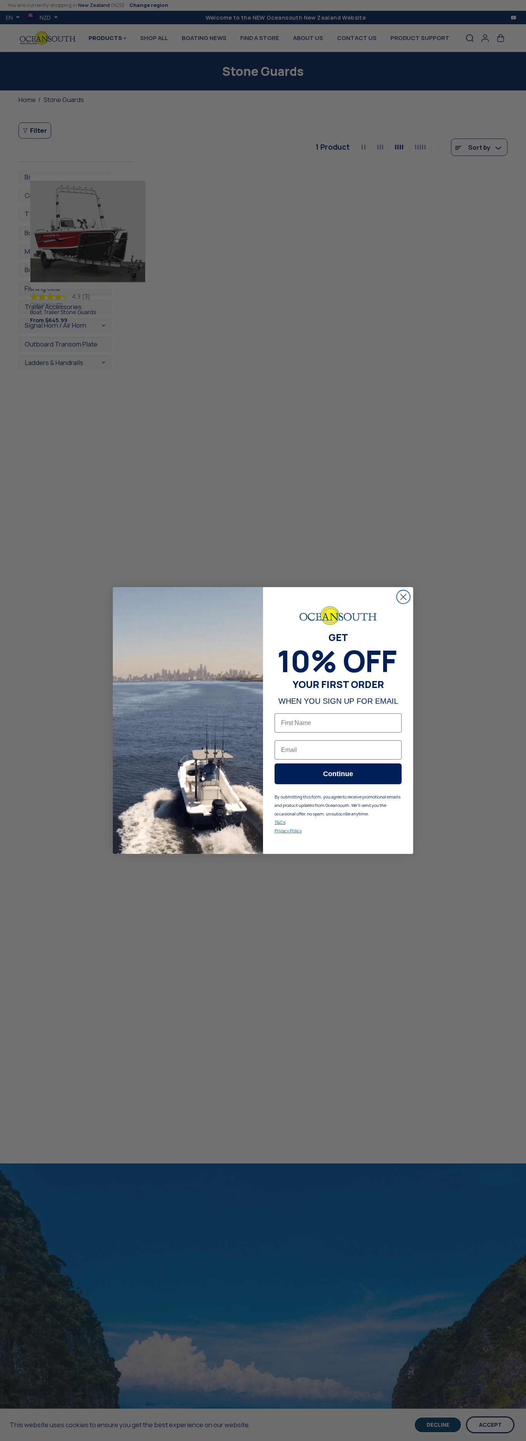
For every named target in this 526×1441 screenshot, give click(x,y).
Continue (338, 774)
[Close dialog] (403, 597)
